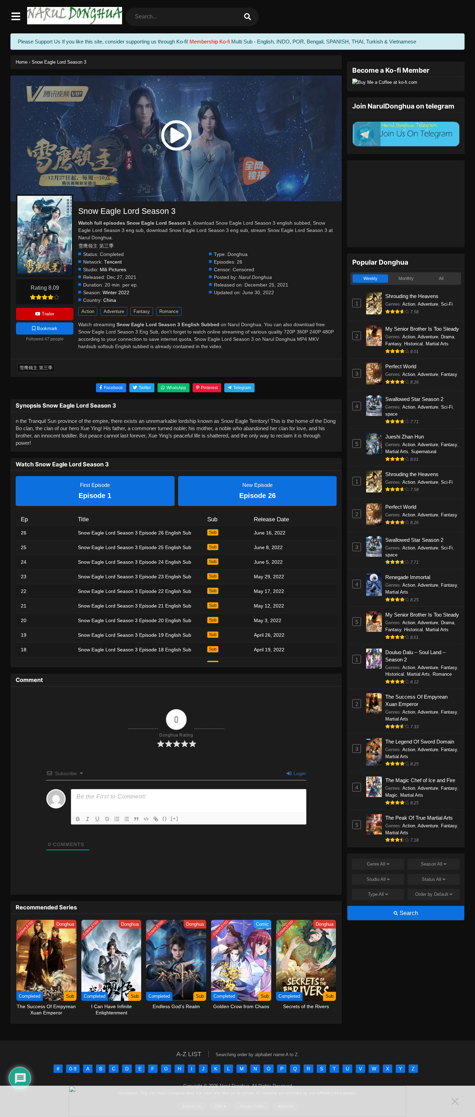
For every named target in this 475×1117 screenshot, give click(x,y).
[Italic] (87, 819)
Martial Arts (437, 343)
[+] (174, 818)
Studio (376, 879)
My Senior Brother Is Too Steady (422, 329)
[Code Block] (146, 819)
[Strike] (107, 819)
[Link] (156, 819)
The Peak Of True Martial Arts (419, 818)
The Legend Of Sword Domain (419, 742)
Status (431, 879)
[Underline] (97, 819)
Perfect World (400, 366)
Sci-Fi (447, 304)
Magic (391, 795)
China (109, 300)
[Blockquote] (136, 819)
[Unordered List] (126, 819)
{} (164, 818)
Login (299, 773)
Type (376, 894)
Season (431, 864)
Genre (376, 864)
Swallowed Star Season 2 (414, 399)
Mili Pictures (113, 269)
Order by (431, 894)
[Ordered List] (117, 819)
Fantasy (142, 311)
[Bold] (78, 819)
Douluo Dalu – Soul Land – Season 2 (415, 655)
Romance (168, 311)
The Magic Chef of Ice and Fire (420, 780)
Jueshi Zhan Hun (404, 437)
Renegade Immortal (407, 577)
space (391, 414)
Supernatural (423, 451)
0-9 (73, 1068)
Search (408, 913)
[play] (176, 136)
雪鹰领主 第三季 (36, 367)
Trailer (47, 313)
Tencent (113, 262)
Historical (413, 343)
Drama (447, 336)
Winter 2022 (116, 292)
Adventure (114, 311)
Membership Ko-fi (210, 42)
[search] (248, 17)
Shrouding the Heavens (411, 296)
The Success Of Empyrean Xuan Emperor (416, 700)
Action (87, 311)
